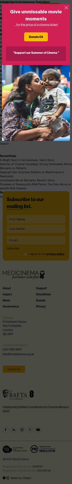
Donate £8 (36, 37)
